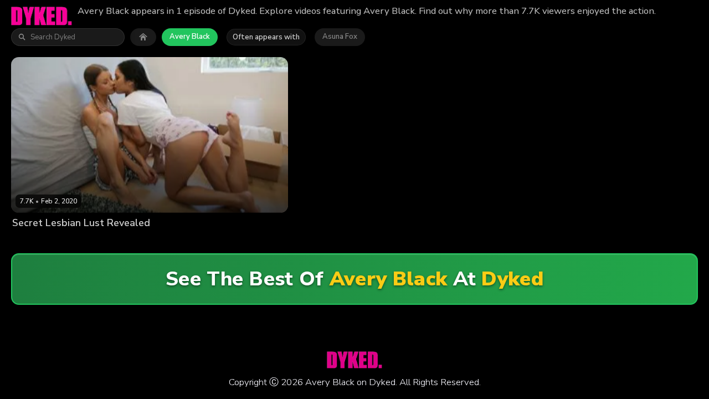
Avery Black (189, 37)
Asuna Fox (339, 37)
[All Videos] (143, 37)
